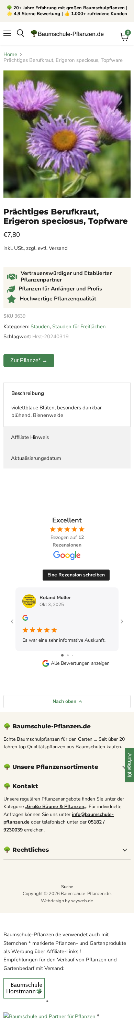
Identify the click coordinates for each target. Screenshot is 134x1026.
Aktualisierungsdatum (36, 458)
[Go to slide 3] (72, 655)
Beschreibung (27, 393)
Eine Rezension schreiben (76, 575)
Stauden (40, 326)
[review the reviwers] (25, 619)
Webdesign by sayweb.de (67, 901)
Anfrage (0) (129, 765)
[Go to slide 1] (62, 655)
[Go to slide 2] (68, 655)
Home (10, 54)
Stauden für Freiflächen (79, 326)
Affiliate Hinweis (30, 437)
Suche (67, 887)
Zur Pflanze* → (28, 360)
